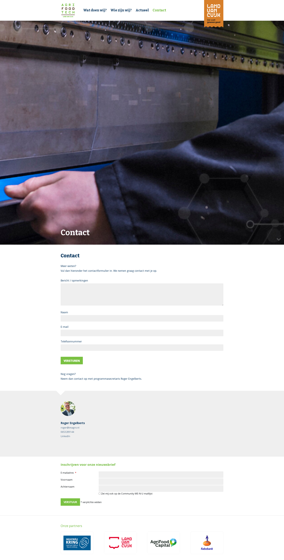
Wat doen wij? (95, 10)
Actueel (142, 10)
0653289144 (67, 432)
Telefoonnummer (71, 341)
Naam (64, 312)
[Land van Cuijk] (213, 13)
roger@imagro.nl (70, 427)
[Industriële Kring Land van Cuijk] (77, 543)
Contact (159, 10)
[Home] (68, 10)
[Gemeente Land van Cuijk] (120, 543)
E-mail (64, 327)
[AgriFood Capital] (163, 543)
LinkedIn (65, 436)
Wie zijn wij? (121, 10)
